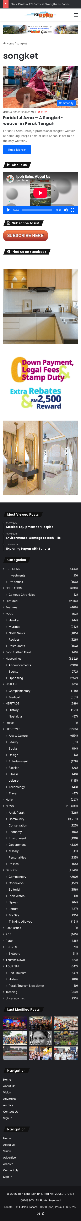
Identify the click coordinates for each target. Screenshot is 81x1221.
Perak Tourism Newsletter (26, 985)
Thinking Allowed (20, 921)
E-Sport (14, 953)
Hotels (13, 979)
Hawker (14, 620)
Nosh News (17, 633)
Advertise (9, 1098)
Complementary (20, 690)
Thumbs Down (15, 959)
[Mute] (66, 210)
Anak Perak (17, 812)
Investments (17, 575)
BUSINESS (13, 568)
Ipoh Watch (17, 896)
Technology (17, 787)
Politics (13, 864)
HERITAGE (12, 703)
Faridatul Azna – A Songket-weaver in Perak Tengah (33, 120)
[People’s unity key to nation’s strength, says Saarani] (15, 1023)
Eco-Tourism (17, 973)
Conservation (18, 825)
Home (10, 43)
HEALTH (11, 684)
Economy (15, 832)
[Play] (8, 210)
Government (17, 844)
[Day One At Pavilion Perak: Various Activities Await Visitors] (41, 1053)
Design (13, 755)
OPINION (11, 870)
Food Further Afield (18, 652)
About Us (9, 1086)
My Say (14, 915)
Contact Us (10, 1111)
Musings (14, 626)
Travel (13, 793)
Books (13, 748)
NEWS (10, 806)
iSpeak (13, 902)
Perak (9, 940)
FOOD (10, 613)
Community (16, 819)
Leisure (13, 780)
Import (10, 722)
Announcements (20, 665)
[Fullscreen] (72, 210)
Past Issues (13, 927)
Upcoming (16, 678)
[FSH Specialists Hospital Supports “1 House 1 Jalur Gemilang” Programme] (66, 1053)
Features (11, 607)
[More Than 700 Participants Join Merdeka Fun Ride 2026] (41, 1023)
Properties (16, 582)
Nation (10, 799)
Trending (11, 992)
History (14, 710)
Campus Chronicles (22, 594)
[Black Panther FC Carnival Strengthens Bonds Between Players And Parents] (15, 1038)
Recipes (14, 639)
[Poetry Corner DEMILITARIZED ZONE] (41, 1038)
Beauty (13, 742)
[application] (40, 193)
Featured (11, 601)
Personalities (17, 857)
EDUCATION (14, 588)
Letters (13, 908)
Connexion (16, 883)
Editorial (14, 889)
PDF (8, 934)
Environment (17, 838)
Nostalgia (15, 716)
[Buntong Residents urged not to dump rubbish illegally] (66, 1038)
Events (13, 671)
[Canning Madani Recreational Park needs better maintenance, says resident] (15, 1053)
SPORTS (11, 947)
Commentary (17, 876)
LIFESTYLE (13, 729)
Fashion (14, 767)
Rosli (9, 112)
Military (14, 851)
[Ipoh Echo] (40, 14)
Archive (8, 1105)
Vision (7, 1092)
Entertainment (18, 761)
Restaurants (17, 646)
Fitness (13, 774)
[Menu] (76, 16)
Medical (14, 697)
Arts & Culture (18, 735)
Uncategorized (15, 998)
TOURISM (12, 966)
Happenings (13, 658)
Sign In (7, 1118)
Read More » (17, 149)
